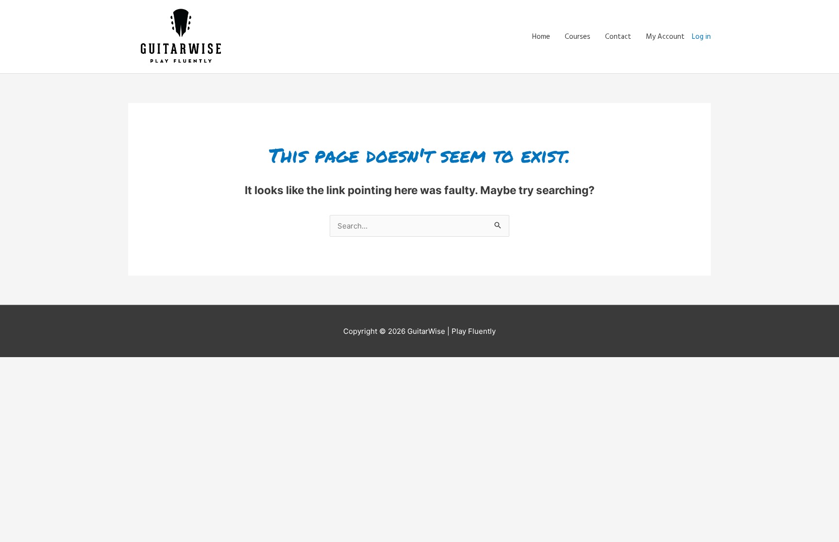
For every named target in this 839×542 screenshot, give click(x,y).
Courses (577, 37)
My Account (665, 37)
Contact (618, 37)
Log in (701, 37)
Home (541, 37)
